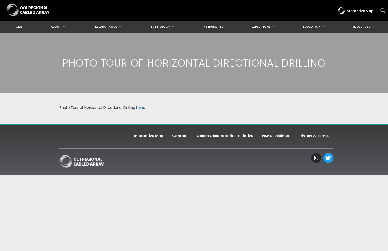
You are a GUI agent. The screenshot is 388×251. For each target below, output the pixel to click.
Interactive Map (148, 135)
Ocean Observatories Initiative (225, 135)
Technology (159, 26)
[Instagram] (316, 158)
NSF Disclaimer (275, 135)
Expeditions (261, 26)
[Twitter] (328, 158)
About (56, 26)
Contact (180, 135)
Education (312, 26)
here (140, 107)
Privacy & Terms (313, 135)
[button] (383, 11)
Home (18, 26)
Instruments (213, 26)
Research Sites (105, 26)
